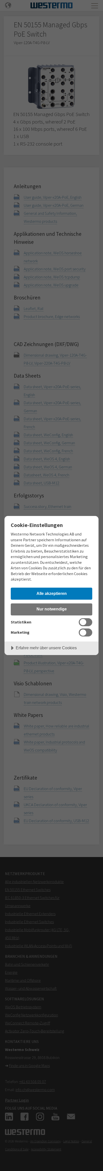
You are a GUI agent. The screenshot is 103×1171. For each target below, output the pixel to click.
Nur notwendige (51, 609)
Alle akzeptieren (51, 593)
